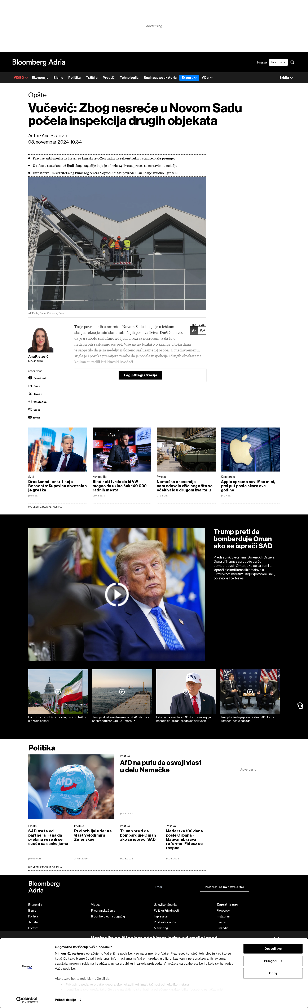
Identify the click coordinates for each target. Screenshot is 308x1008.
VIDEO (19, 78)
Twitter (222, 922)
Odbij (273, 973)
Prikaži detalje (65, 1000)
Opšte (32, 826)
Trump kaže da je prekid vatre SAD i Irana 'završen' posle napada (247, 719)
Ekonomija (40, 78)
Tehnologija (129, 78)
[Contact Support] (300, 705)
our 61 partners (73, 953)
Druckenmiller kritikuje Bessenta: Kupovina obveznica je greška (57, 486)
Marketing (161, 928)
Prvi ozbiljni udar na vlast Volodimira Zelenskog (93, 835)
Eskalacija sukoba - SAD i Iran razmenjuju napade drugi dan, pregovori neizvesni (183, 719)
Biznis (58, 78)
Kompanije (100, 476)
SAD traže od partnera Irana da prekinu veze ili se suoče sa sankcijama (48, 837)
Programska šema (103, 910)
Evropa (161, 476)
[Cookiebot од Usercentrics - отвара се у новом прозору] (27, 1000)
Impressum (161, 916)
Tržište (92, 78)
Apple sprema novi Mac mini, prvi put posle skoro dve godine (248, 486)
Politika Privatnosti (166, 910)
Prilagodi (270, 961)
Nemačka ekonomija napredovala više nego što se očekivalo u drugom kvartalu (185, 486)
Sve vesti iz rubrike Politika (45, 507)
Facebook (223, 910)
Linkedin (222, 928)
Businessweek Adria (160, 78)
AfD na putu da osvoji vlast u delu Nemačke (161, 766)
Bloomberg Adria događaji (108, 916)
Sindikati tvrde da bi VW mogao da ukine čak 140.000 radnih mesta (120, 486)
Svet (31, 476)
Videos (96, 904)
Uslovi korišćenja (165, 904)
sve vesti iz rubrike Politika (45, 867)
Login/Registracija (140, 375)
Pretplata (278, 62)
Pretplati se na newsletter (224, 887)
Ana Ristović (54, 135)
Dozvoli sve (273, 948)
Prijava (262, 62)
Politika (74, 78)
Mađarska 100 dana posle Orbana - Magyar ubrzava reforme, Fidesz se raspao (184, 839)
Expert (187, 78)
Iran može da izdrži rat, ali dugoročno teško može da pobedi (56, 719)
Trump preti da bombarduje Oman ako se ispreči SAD (243, 538)
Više (205, 78)
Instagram (224, 916)
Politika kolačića (165, 922)
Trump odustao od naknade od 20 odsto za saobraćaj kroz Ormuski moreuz (120, 719)
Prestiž (109, 78)
